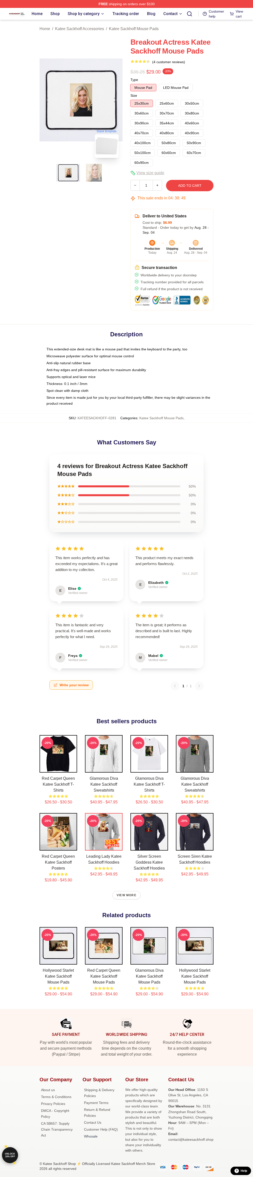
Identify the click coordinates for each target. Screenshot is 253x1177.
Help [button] (244, 1171)
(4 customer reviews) (168, 62)
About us (48, 1090)
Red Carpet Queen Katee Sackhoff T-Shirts (58, 784)
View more (126, 895)
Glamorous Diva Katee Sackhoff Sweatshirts (104, 784)
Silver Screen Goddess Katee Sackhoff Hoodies (149, 862)
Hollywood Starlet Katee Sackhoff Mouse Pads (58, 976)
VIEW (58, 768)
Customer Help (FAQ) (101, 1129)
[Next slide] (115, 100)
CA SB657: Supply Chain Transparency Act (57, 1129)
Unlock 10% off (10, 1155)
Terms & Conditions (56, 1097)
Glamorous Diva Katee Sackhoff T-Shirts (149, 784)
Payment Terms (96, 1103)
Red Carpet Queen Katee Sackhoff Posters (58, 862)
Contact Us (92, 1122)
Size (133, 95)
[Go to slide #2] (94, 173)
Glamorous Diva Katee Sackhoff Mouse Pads (149, 976)
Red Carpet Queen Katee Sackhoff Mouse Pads (103, 976)
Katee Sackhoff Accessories (79, 29)
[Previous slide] (47, 100)
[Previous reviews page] (174, 686)
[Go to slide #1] (68, 173)
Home (45, 29)
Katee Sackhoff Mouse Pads (134, 29)
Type (134, 80)
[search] (189, 14)
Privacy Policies (53, 1104)
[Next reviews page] (199, 686)
